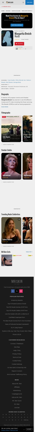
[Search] (23, 2)
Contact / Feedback (16, 343)
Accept (29, 429)
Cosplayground (17, 394)
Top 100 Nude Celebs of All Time (16, 310)
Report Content (17, 371)
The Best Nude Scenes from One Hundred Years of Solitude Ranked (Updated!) (17, 322)
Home (3, 10)
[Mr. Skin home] (9, 2)
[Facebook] (13, 291)
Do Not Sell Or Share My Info (16, 367)
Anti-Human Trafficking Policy (17, 374)
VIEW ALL (26, 420)
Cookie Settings (17, 364)
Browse (8, 10)
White (17, 80)
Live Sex (16, 407)
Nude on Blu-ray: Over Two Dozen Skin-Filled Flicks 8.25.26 (17, 332)
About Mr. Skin (17, 383)
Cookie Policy (16, 361)
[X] (17, 291)
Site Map (17, 347)
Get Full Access (17, 25)
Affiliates (17, 387)
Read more (4, 106)
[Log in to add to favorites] (19, 155)
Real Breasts (9, 82)
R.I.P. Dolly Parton (17, 327)
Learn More (14, 428)
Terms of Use (17, 357)
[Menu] (3, 2)
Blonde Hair (22, 80)
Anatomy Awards (17, 300)
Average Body (17, 82)
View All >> (29, 252)
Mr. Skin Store (16, 401)
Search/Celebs (16, 10)
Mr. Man (17, 404)
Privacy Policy (16, 354)
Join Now (29, 2)
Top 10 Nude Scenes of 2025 (17, 304)
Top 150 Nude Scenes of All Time (17, 307)
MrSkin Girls (7, 6)
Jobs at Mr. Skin (17, 397)
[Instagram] (21, 291)
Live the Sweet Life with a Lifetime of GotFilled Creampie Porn (17, 315)
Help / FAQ (16, 350)
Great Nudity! (11, 80)
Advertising (17, 390)
